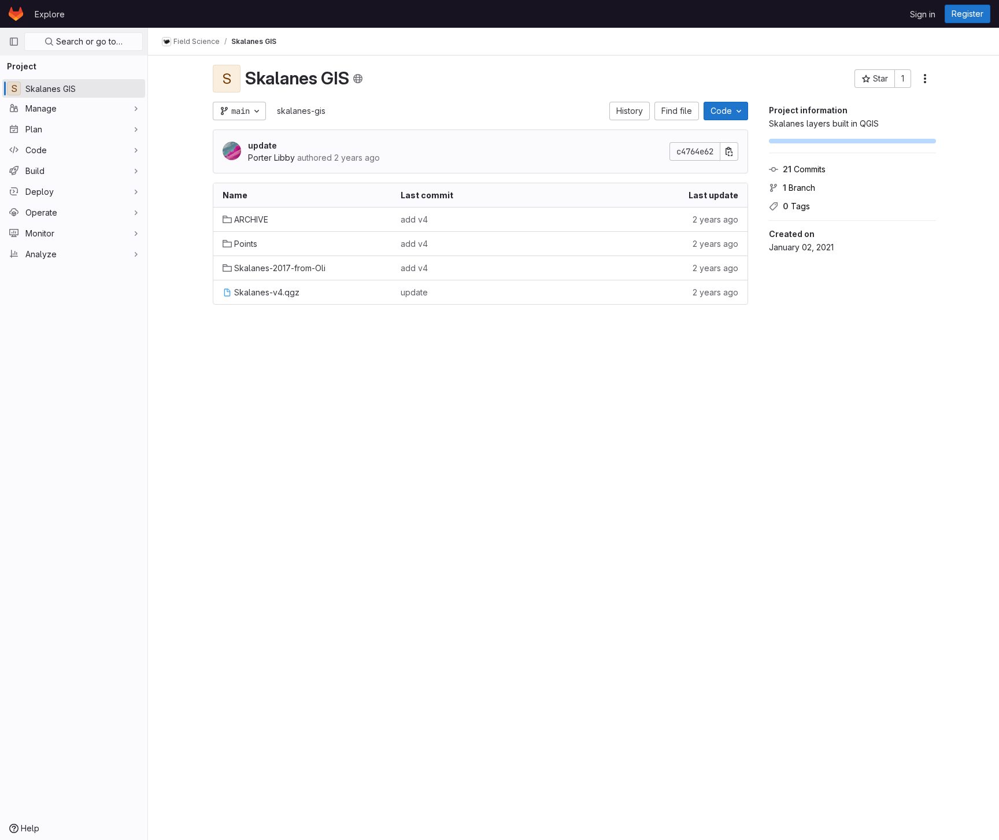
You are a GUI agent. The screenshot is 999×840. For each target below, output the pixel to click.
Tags (796, 206)
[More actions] (925, 78)
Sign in (922, 14)
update (262, 145)
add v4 (414, 219)
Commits (804, 169)
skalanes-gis (301, 111)
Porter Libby (271, 157)
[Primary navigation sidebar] (14, 41)
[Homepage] (15, 14)
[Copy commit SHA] (729, 151)
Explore (50, 14)
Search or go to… (88, 41)
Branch (799, 188)
